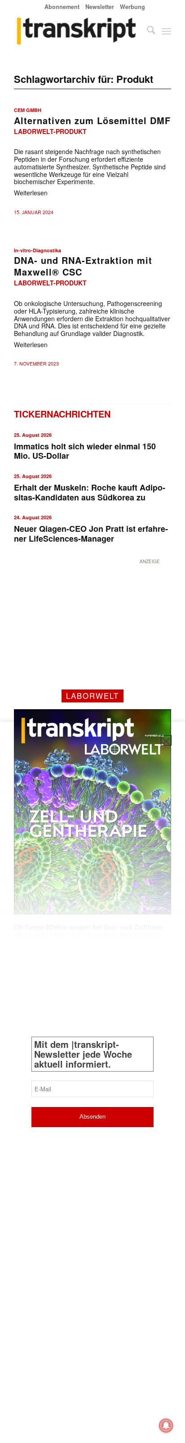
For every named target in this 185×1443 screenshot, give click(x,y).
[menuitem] (62, 6)
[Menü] (166, 31)
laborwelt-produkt (50, 131)
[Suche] (146, 31)
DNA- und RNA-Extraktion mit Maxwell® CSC (83, 266)
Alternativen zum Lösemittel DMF (92, 120)
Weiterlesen (31, 192)
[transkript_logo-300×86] (77, 31)
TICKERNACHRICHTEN (62, 413)
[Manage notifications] (166, 1425)
